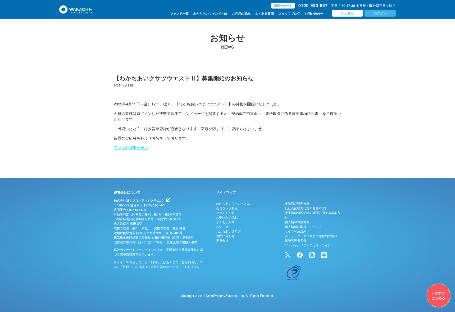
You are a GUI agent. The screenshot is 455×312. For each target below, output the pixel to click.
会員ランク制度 (227, 208)
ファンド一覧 (179, 13)
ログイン (380, 13)
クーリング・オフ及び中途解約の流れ (311, 236)
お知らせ (222, 226)
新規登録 (347, 13)
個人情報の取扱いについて (303, 226)
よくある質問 (264, 13)
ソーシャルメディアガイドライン (308, 245)
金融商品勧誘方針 (297, 203)
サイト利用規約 (295, 231)
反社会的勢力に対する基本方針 (306, 208)
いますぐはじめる (438, 295)
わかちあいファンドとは (210, 13)
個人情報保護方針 (297, 222)
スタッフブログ (289, 13)
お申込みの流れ (227, 217)
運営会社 (222, 240)
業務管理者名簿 (295, 240)
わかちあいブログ (228, 231)
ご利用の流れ (241, 13)
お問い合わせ (314, 13)
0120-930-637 (313, 5)
